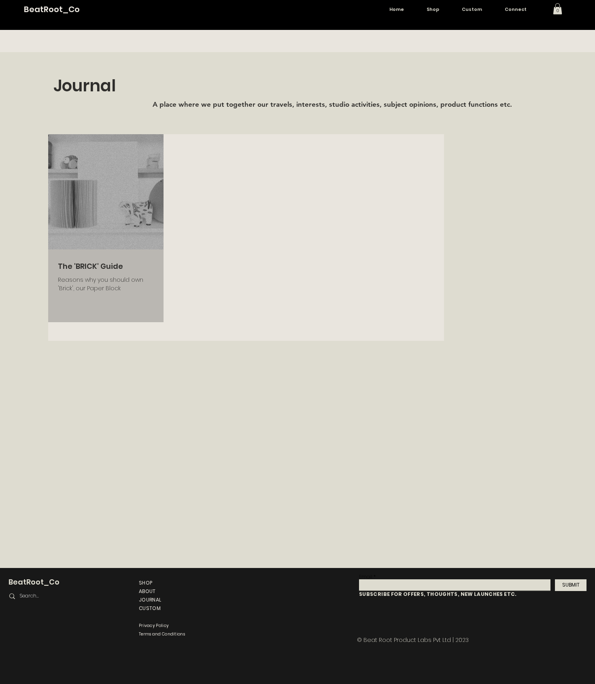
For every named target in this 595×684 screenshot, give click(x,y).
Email (365, 576)
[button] (557, 8)
